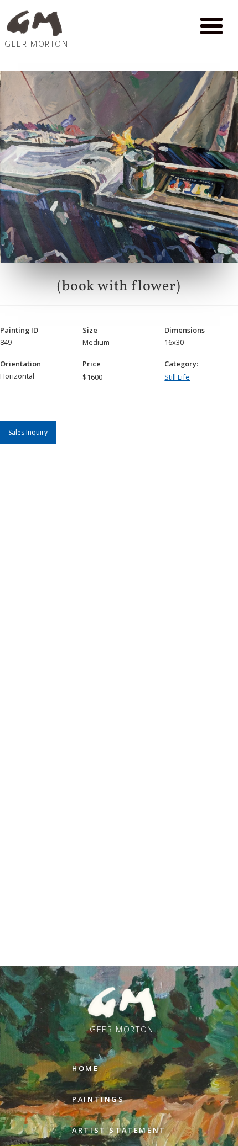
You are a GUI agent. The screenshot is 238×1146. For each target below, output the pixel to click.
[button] (211, 26)
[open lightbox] (119, 167)
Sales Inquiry (28, 432)
